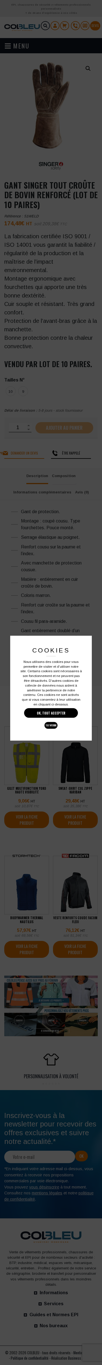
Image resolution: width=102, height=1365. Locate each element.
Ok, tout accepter (51, 713)
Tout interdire (51, 725)
